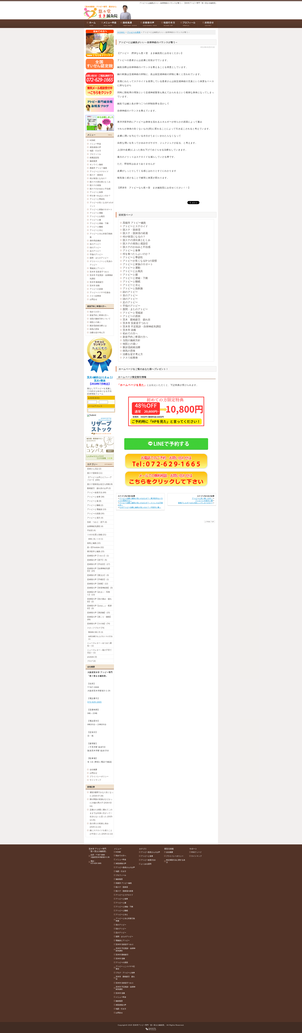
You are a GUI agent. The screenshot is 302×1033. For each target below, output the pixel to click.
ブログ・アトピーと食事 (125, 973)
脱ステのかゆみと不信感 (136, 247)
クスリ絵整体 (130, 357)
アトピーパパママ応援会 (100, 292)
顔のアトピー (130, 292)
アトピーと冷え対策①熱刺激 (101, 235)
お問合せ (93, 299)
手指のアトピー (131, 305)
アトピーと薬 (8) (94, 501)
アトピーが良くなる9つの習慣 (140, 260)
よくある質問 (146, 864)
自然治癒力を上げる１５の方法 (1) (100, 637)
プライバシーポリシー (99, 776)
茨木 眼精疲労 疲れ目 (136, 319)
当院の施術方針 (131, 340)
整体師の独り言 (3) (95, 632)
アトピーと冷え (131, 285)
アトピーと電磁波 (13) (96, 509)
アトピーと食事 (131, 250)
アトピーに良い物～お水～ (202, 498)
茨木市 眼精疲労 (96, 282)
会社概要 (93, 770)
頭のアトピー (130, 299)
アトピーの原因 (133, 32)
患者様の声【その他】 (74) (98, 624)
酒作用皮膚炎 (95, 241)
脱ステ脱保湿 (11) (94, 473)
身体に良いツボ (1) (95, 539)
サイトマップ (95, 780)
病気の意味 (129, 350)
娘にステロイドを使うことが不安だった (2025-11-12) (101, 832)
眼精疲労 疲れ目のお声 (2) (99, 488)
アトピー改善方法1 (148, 860)
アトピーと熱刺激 (133, 288)
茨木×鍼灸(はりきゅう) (100, 377)
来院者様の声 (95, 147)
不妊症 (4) (91, 530)
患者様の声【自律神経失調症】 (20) (98, 569)
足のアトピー (130, 302)
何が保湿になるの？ (134, 236)
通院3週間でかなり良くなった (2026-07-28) (101, 794)
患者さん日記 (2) (94, 469)
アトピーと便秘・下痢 (135, 278)
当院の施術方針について (100, 319)
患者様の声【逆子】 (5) (97, 560)
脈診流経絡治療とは (98, 326)
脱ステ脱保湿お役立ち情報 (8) (100, 484)
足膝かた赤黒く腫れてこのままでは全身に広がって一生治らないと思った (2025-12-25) (101, 815)
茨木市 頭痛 (129, 330)
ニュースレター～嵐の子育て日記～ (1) (99, 651)
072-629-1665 (94, 702)
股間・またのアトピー (135, 309)
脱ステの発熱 (95, 185)
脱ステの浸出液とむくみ (136, 240)
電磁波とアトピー (97, 268)
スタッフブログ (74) (95, 628)
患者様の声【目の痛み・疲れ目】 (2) (99, 600)
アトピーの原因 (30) (95, 513)
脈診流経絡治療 (131, 347)
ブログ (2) (91, 661)
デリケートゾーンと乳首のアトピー (101, 263)
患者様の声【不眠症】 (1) (98, 579)
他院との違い (130, 343)
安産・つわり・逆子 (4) (97, 522)
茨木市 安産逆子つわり (135, 323)
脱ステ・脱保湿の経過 (135, 233)
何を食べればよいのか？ (100, 196)
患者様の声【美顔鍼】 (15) (98, 613)
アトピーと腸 (130, 274)
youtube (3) (92, 657)
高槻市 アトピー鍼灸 (134, 222)
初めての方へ (130, 333)
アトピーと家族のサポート (138, 264)
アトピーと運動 (131, 267)
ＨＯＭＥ (121, 32)
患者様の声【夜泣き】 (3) (98, 575)
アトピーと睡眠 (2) (95, 505)
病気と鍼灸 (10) (94, 543)
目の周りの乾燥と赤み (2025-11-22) (99, 825)
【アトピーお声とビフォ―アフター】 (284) (99, 478)
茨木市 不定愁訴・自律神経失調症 (142, 326)
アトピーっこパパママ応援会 (125, 967)
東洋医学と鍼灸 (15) (95, 551)
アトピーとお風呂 (133, 271)
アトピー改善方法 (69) (96, 492)
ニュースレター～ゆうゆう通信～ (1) (99, 644)
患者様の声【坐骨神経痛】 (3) (100, 588)
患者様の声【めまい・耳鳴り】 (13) (98, 593)
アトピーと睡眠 (131, 281)
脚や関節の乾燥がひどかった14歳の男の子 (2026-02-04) (101, 802)
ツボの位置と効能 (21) (96, 535)
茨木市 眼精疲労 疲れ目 (125, 978)
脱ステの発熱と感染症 (135, 243)
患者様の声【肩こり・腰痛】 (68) (99, 618)
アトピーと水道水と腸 (204, 500)
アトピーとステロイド (135, 226)
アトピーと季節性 (133, 257)
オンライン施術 (96, 164)
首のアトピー (130, 295)
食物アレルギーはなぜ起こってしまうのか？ (195, 503)
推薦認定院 (94, 158)
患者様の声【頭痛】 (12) (97, 584)
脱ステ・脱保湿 (131, 229)
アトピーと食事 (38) (95, 497)
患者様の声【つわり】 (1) (98, 556)
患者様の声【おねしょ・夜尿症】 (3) (99, 607)
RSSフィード (196, 852)
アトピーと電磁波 (133, 312)
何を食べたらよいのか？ (136, 254)
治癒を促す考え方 (133, 354)
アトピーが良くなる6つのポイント (101, 204)
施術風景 (93, 161)
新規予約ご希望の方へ (135, 337)
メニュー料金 (95, 144)
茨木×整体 (100, 380)
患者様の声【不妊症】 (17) (98, 564)
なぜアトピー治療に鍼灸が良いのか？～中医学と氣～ (140, 507)
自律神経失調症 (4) (95, 526)
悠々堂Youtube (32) (95, 547)
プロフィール (95, 154)
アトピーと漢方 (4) (95, 518)
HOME (92, 140)
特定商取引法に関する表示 (175, 861)
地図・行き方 (95, 151)
